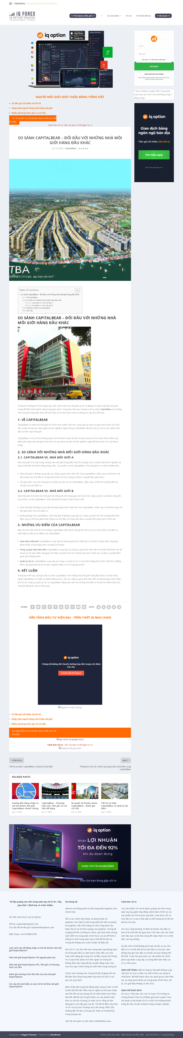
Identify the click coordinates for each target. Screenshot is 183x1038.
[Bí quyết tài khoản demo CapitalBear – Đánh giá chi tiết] (84, 791)
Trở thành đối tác (143, 16)
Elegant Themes (29, 1034)
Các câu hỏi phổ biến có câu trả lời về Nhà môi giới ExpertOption (34, 985)
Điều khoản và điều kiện (132, 1034)
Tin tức (129, 16)
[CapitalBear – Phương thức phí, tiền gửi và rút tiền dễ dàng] (55, 791)
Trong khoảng (167, 1034)
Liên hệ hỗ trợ (152, 1034)
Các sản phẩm (113, 16)
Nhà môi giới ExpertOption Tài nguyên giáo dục (32, 957)
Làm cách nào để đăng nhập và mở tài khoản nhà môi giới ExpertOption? (35, 949)
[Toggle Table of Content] (76, 290)
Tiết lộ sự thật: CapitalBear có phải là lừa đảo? (114, 806)
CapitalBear (70, 148)
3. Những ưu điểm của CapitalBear (37, 308)
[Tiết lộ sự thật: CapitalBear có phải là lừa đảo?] (114, 791)
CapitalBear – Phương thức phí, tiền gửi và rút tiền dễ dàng (54, 806)
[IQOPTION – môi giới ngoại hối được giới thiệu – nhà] (101, 20)
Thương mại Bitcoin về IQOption (41, 3)
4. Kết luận (29, 310)
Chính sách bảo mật (110, 1034)
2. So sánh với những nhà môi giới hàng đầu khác (43, 300)
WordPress (55, 1034)
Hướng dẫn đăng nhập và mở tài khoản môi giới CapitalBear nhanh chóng (25, 806)
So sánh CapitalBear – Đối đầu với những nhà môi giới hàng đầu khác (50, 294)
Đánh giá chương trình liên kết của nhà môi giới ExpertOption (32, 975)
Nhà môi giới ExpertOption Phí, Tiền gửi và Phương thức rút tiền (34, 966)
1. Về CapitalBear (31, 297)
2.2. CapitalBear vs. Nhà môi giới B (41, 305)
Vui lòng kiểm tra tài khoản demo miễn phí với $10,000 (32, 120)
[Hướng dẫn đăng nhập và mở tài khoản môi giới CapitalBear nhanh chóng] (25, 791)
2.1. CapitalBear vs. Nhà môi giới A (41, 303)
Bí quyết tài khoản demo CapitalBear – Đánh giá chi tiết (84, 806)
